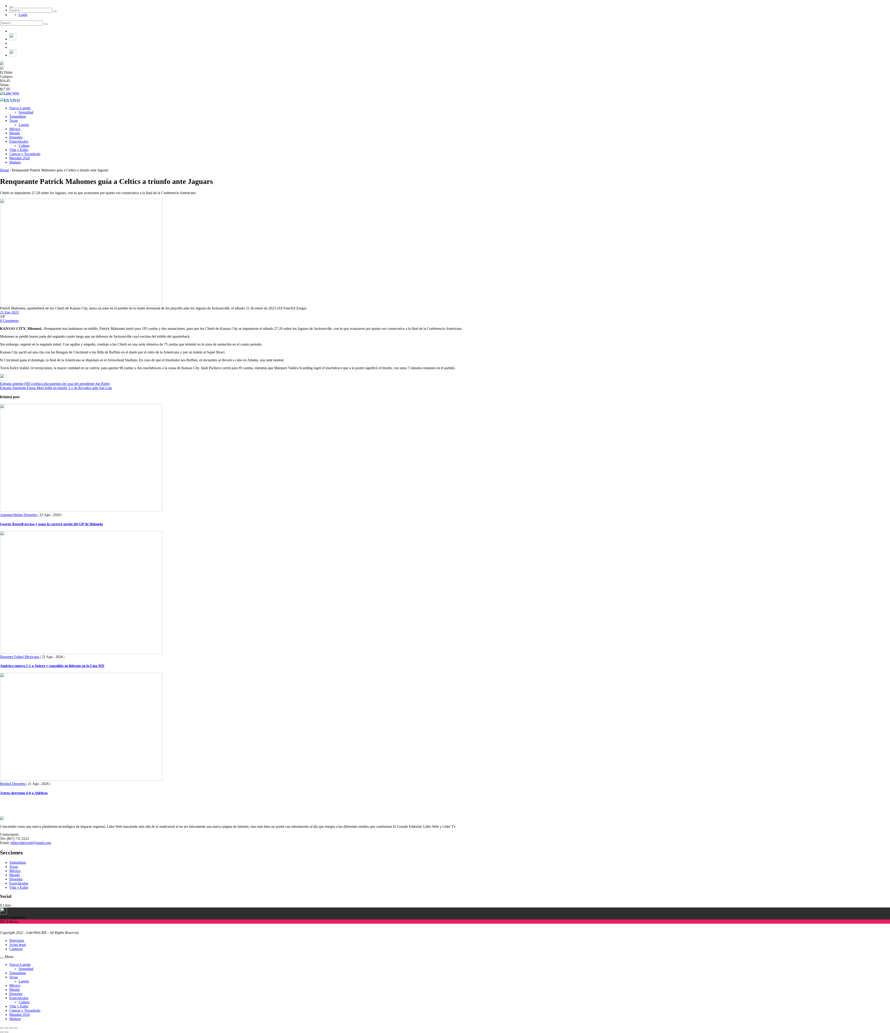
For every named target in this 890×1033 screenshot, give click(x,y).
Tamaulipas (17, 116)
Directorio (16, 940)
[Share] (6, 1028)
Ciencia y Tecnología (24, 154)
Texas (13, 121)
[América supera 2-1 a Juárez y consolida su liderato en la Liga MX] (81, 653)
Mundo (14, 133)
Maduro (15, 162)
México (14, 129)
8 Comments (9, 321)
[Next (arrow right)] (6, 1032)
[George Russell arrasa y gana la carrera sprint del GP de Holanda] (81, 511)
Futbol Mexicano (27, 657)
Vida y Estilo (18, 150)
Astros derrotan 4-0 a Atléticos (24, 793)
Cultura (24, 146)
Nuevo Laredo (20, 108)
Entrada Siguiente (13, 388)
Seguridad (26, 112)
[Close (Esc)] (2, 1028)
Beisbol (6, 784)
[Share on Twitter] (3, 379)
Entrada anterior (11, 384)
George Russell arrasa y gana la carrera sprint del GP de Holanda (51, 524)
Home (4, 170)
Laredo (24, 125)
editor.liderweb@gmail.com (30, 843)
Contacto (15, 949)
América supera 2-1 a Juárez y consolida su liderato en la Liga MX (52, 666)
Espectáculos (18, 141)
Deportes (15, 137)
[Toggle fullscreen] (11, 1028)
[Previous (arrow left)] (2, 1032)
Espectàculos (18, 883)
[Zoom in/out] (16, 1028)
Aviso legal (17, 945)
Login (23, 15)
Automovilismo (12, 515)
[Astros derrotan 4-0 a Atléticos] (81, 779)
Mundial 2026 (19, 158)
